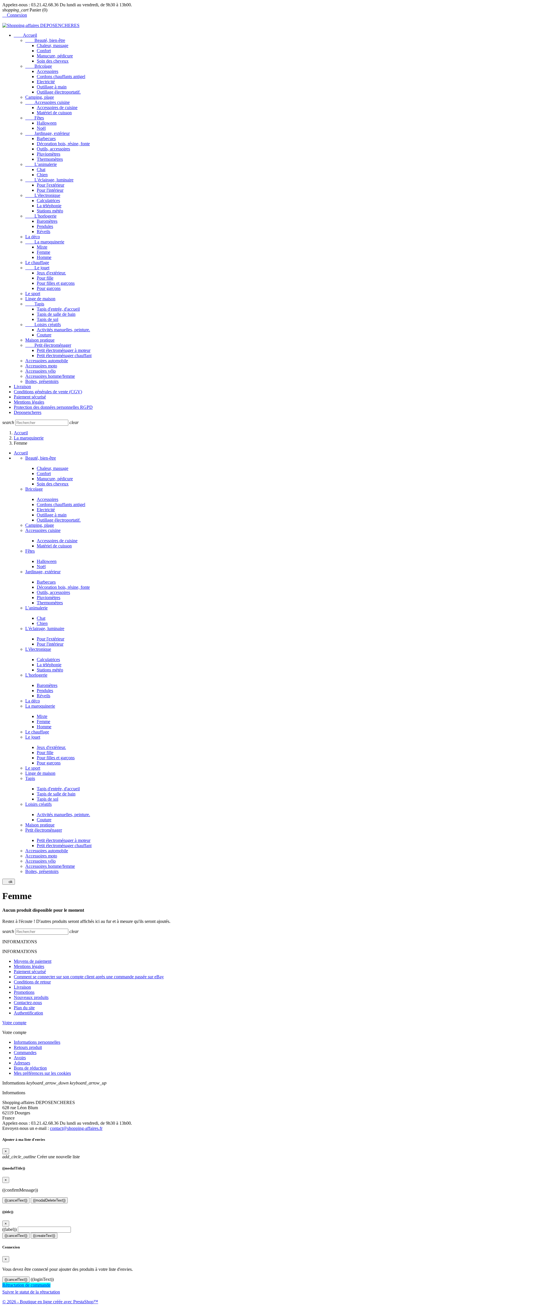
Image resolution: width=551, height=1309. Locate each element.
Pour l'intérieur (50, 190)
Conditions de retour (32, 981)
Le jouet (37, 267)
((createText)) (44, 1236)
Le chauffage (37, 262)
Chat (41, 169)
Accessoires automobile (46, 360)
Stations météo (50, 210)
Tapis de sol (47, 319)
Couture (44, 334)
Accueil (25, 35)
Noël (41, 128)
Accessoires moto (41, 365)
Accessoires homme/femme (50, 376)
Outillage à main (52, 86)
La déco (32, 236)
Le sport (32, 293)
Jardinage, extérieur (47, 133)
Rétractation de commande (26, 1285)
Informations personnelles (37, 1042)
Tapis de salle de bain (56, 314)
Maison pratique (40, 340)
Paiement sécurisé (30, 396)
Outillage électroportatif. (59, 92)
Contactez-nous (28, 1002)
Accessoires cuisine (47, 102)
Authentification (28, 1012)
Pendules (45, 226)
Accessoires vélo (40, 371)
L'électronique (42, 195)
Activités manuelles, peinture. (63, 329)
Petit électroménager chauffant (64, 355)
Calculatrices (48, 200)
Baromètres (47, 221)
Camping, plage (39, 97)
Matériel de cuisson (54, 112)
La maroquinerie (44, 241)
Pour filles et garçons (56, 283)
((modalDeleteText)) (49, 1200)
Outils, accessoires (53, 148)
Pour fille (45, 278)
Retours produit (28, 1047)
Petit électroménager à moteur (63, 350)
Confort (44, 50)
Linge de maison (40, 298)
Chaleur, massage (52, 45)
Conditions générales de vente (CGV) (48, 391)
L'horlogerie (41, 216)
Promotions (24, 992)
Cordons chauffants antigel (61, 76)
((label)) (9, 1229)
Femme (43, 252)
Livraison (22, 386)
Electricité (46, 81)
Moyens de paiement (32, 961)
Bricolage (38, 66)
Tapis (34, 303)
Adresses (22, 1062)
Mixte (42, 247)
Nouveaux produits (31, 997)
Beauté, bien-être (45, 40)
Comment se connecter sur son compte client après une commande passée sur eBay (89, 976)
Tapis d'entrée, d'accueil (58, 309)
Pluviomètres (48, 154)
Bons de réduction (30, 1068)
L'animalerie (41, 164)
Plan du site (24, 1007)
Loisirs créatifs (43, 324)
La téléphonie (49, 205)
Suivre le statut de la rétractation (31, 1291)
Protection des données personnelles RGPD (53, 407)
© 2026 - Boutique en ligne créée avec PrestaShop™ (50, 1301)
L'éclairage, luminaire (49, 179)
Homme (44, 257)
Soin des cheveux (53, 61)
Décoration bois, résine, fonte (63, 143)
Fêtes (34, 117)
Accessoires (47, 71)
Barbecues (46, 138)
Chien (42, 174)
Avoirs (20, 1057)
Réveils (43, 231)
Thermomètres (50, 159)
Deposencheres (27, 412)
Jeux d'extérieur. (51, 272)
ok (9, 882)
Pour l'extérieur (50, 185)
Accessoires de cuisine (57, 107)
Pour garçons (49, 288)
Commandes (25, 1052)
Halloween (47, 123)
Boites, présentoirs (42, 381)
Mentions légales (29, 402)
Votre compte (14, 1022)
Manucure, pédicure (55, 55)
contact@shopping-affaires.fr (76, 1128)
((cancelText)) (16, 1200)
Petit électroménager (48, 345)
